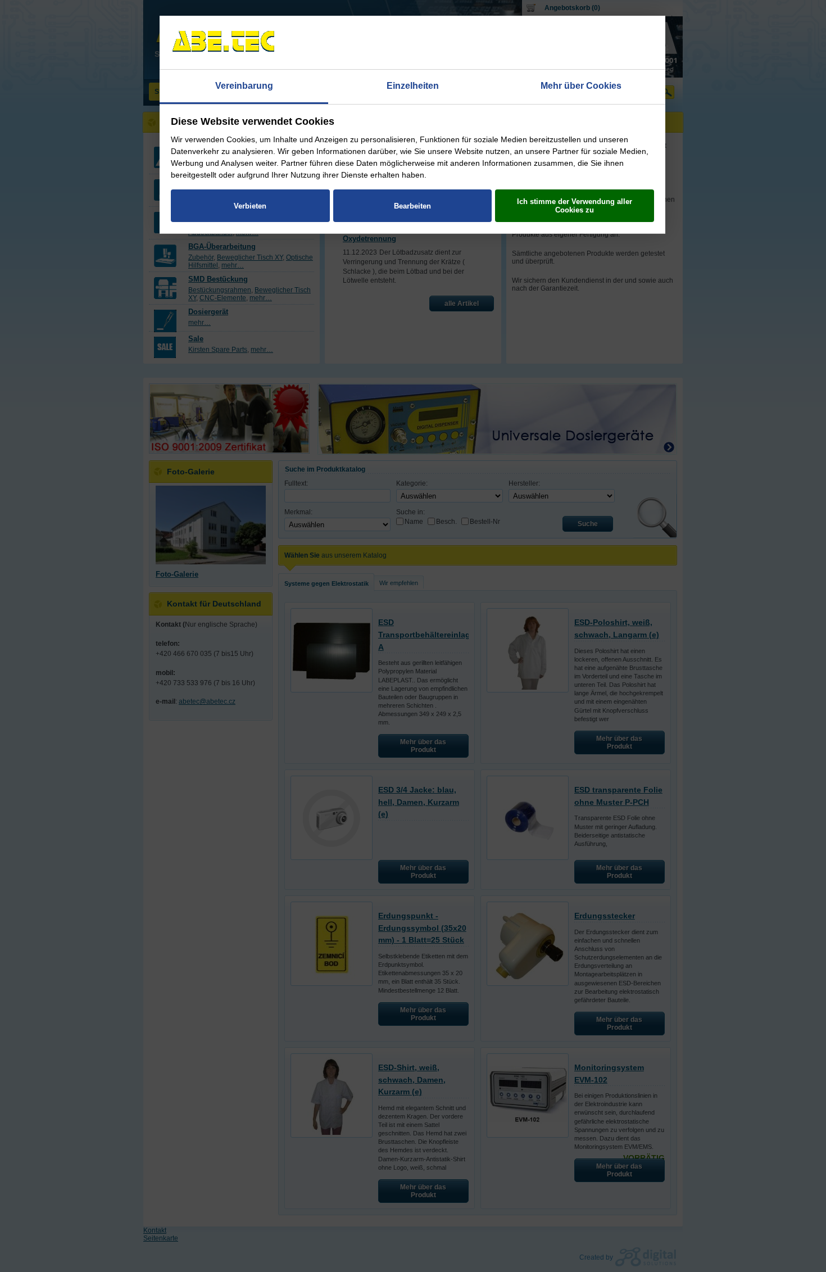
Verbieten (250, 206)
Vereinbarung (244, 85)
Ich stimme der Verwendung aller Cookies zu (574, 205)
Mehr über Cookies (581, 85)
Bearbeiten (412, 206)
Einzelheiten (413, 85)
